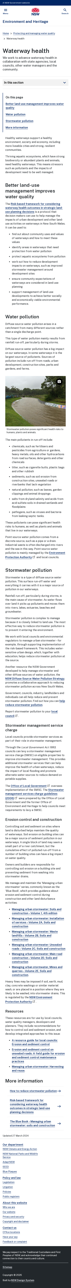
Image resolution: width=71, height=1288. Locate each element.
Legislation (9, 1182)
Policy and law (12, 1177)
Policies (7, 1191)
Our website (9, 1212)
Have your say (10, 1237)
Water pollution (15, 114)
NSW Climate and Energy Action (20, 1149)
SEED (6, 1166)
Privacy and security (13, 1216)
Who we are (9, 1207)
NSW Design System (22, 1280)
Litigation (8, 1187)
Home (6, 33)
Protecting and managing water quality (34, 33)
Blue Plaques (10, 1171)
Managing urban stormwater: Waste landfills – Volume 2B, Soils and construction (35, 935)
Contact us (10, 1227)
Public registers (11, 1196)
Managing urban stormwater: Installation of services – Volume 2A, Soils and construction (38, 922)
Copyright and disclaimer (16, 1221)
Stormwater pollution (19, 121)
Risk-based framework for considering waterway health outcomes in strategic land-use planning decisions (34, 207)
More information (17, 127)
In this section (35, 82)
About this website (15, 1202)
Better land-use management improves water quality (35, 105)
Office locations (11, 1232)
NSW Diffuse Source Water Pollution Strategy (34, 678)
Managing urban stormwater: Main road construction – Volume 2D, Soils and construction (37, 957)
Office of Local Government (29, 785)
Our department (13, 1144)
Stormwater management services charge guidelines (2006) (34, 794)
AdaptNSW (9, 1162)
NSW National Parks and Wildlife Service (20, 1155)
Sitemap (7, 1267)
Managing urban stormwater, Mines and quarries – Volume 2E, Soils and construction (37, 971)
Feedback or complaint (15, 1241)
